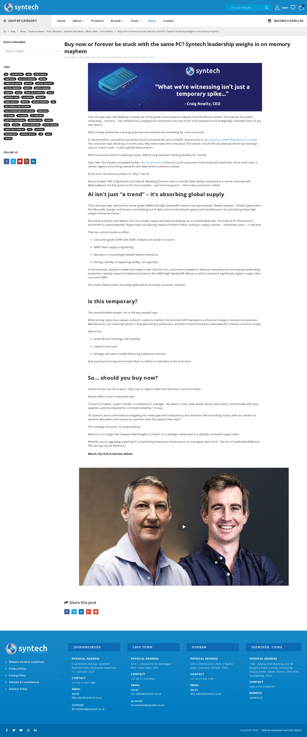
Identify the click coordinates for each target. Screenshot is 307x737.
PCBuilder (43, 111)
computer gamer (13, 83)
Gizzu (50, 92)
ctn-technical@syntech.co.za (147, 705)
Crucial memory (12, 88)
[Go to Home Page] (5, 31)
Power (48, 120)
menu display (11, 102)
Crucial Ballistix (44, 83)
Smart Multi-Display (14, 129)
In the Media (70, 57)
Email (95, 611)
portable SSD (35, 120)
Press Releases (93, 57)
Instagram (26, 161)
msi (53, 102)
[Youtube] (21, 730)
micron (25, 102)
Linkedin (33, 161)
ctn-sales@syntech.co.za (146, 693)
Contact (168, 21)
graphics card (11, 97)
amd (29, 74)
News (152, 21)
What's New (147, 57)
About (77, 21)
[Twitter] (13, 730)
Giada (18, 92)
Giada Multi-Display (34, 92)
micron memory (40, 102)
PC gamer (9, 115)
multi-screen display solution (19, 111)
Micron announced (153, 162)
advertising (17, 74)
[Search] (266, 7)
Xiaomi (8, 138)
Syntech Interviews (112, 57)
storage (39, 129)
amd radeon (40, 74)
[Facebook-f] (6, 730)
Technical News (131, 57)
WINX (48, 134)
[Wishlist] (292, 7)
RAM (7, 125)
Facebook (66, 611)
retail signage (50, 125)
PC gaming (22, 115)
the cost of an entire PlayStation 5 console (230, 139)
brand (43, 79)
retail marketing (31, 125)
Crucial (28, 83)
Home (61, 21)
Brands (116, 21)
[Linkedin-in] (35, 730)
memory (40, 97)
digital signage (42, 88)
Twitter (74, 611)
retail (16, 125)
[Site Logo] (21, 7)
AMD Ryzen (10, 79)
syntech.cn (256, 697)
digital (27, 88)
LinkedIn (81, 611)
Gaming (8, 92)
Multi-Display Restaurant (17, 106)
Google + (88, 611)
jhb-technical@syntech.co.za (88, 709)
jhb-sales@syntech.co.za (87, 697)
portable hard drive (15, 120)
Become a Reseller (288, 21)
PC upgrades (37, 115)
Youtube (20, 161)
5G (6, 74)
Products (97, 21)
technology (11, 134)
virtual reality (28, 134)
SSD (29, 129)
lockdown (28, 97)
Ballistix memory (27, 79)
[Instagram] (28, 730)
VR (41, 134)
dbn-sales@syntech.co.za (205, 693)
